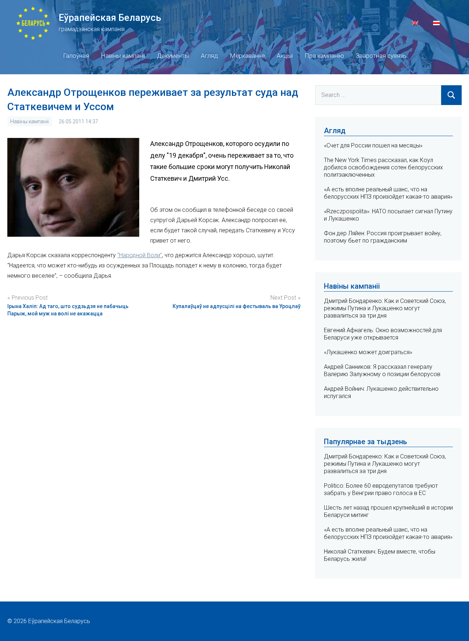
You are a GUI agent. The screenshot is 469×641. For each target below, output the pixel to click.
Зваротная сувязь (381, 55)
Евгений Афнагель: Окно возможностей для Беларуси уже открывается (383, 334)
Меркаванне (247, 55)
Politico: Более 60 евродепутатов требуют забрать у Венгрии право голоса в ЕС (381, 489)
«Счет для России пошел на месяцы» (373, 145)
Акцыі (285, 55)
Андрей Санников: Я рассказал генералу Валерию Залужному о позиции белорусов (382, 370)
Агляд (209, 55)
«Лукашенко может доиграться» (368, 352)
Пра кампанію (324, 55)
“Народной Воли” (139, 255)
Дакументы (173, 55)
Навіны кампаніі (123, 55)
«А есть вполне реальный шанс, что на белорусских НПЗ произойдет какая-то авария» (388, 193)
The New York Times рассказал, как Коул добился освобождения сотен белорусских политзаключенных (383, 167)
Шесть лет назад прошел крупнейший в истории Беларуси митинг (388, 511)
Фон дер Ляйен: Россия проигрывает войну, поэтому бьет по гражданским (383, 237)
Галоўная (76, 55)
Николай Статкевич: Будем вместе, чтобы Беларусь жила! (379, 555)
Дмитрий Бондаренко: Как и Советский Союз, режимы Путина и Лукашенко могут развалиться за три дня (385, 308)
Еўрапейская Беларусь (110, 17)
